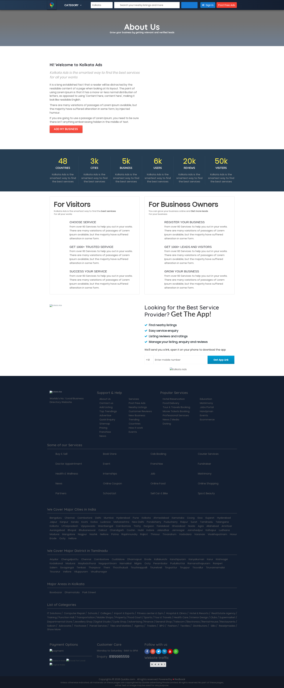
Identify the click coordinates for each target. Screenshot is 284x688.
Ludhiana (224, 530)
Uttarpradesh (69, 526)
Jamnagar (178, 530)
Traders (151, 625)
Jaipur (53, 522)
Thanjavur (95, 567)
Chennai (70, 517)
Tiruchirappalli (139, 567)
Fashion (172, 625)
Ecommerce (207, 419)
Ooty (62, 538)
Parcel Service (98, 625)
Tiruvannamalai (215, 567)
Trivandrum (169, 534)
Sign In (209, 5)
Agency (139, 625)
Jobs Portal (207, 407)
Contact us (106, 403)
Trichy (137, 526)
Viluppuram (81, 571)
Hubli (141, 530)
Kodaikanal (56, 563)
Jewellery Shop (83, 621)
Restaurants (227, 621)
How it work (136, 427)
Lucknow (105, 522)
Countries (135, 423)
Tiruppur (185, 567)
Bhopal (72, 530)
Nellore (104, 534)
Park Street (89, 592)
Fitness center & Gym (150, 613)
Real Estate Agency (223, 613)
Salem (53, 567)
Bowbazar (56, 592)
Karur (210, 559)
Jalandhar (163, 530)
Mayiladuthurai (87, 563)
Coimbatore (84, 517)
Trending (134, 419)
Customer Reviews (140, 411)
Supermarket (227, 617)
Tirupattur (171, 567)
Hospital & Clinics (176, 613)
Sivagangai (67, 567)
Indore (150, 530)
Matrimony (206, 403)
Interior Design (199, 617)
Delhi (98, 517)
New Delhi (138, 522)
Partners (61, 493)
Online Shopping (208, 483)
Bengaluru (56, 517)
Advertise (105, 415)
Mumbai (109, 517)
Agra (201, 526)
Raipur (184, 522)
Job (153, 474)
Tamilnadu (206, 522)
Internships (110, 474)
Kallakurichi (160, 559)
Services (134, 399)
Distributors (200, 625)
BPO (162, 625)
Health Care (181, 617)
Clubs (213, 617)
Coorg (191, 517)
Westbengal (105, 526)
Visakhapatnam (217, 534)
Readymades (227, 625)
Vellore (72, 538)
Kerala (75, 522)
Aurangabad (57, 530)
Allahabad (212, 526)
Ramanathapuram (199, 563)
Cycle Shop (119, 621)
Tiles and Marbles (120, 625)
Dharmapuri (134, 559)
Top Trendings (108, 411)
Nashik (93, 534)
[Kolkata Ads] (147, 651)
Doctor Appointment (69, 464)
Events (133, 432)
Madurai (54, 534)
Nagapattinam (108, 563)
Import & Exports (124, 613)
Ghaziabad (178, 526)
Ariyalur (54, 559)
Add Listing (106, 407)
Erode (53, 538)
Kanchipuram (178, 559)
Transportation (85, 617)
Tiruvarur (55, 571)
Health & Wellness (67, 474)
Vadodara (185, 534)
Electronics (193, 621)
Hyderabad (123, 517)
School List (109, 493)
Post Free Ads (226, 5)
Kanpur (64, 522)
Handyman (206, 411)
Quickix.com (128, 679)
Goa (199, 517)
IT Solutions (54, 613)
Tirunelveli (156, 567)
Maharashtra (121, 522)
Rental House (210, 621)
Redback (180, 679)
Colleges (105, 613)
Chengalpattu (69, 559)
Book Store (110, 454)
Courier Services (208, 454)
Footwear (80, 625)
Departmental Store (59, 621)
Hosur (233, 534)
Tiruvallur (197, 567)
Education (206, 399)
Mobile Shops (105, 617)
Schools (92, 613)
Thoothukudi (120, 567)
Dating (167, 423)
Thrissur (155, 534)
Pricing (103, 427)
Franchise (105, 432)
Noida (191, 526)
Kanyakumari (196, 559)
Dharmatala (72, 592)
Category (71, 5)
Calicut (102, 530)
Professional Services (176, 415)
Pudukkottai (177, 563)
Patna (115, 534)
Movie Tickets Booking (176, 411)
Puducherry (171, 522)
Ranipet (218, 563)
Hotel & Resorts (199, 613)
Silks (213, 625)
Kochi (84, 522)
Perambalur (160, 563)
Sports (148, 617)
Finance (149, 621)
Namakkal (125, 563)
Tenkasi (81, 567)
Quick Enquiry (107, 419)
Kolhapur (211, 530)
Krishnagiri (222, 559)
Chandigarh (117, 530)
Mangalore (68, 534)
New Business (137, 415)
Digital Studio (103, 621)
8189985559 (119, 656)
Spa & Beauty (206, 493)
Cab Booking (158, 454)
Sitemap (104, 423)
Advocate (65, 625)
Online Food (158, 483)
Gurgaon (148, 526)
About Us (105, 399)
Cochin (131, 530)
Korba (94, 522)
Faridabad (163, 526)
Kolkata (146, 517)
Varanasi (199, 534)
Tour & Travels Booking (176, 407)
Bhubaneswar (87, 530)
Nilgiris (138, 563)
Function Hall (66, 617)
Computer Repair (74, 613)
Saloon (51, 625)
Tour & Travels (162, 617)
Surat (194, 522)
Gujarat (209, 517)
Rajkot (144, 534)
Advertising (135, 621)
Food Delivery (171, 403)
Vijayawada (88, 526)
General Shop (163, 621)
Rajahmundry (129, 534)
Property (120, 617)
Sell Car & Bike (159, 493)
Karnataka (178, 517)
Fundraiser (204, 464)
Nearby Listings (138, 407)
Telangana (222, 522)
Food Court (135, 617)
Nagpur (82, 534)
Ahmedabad (161, 517)
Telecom (179, 621)
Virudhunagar (99, 571)
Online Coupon (112, 483)
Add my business (66, 129)
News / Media (171, 419)
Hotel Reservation (174, 399)
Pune (136, 517)
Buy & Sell (61, 454)
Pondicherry (154, 522)
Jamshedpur (195, 530)
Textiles (185, 625)
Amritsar (227, 526)
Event (106, 464)
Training (52, 617)
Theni (106, 567)
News (102, 436)
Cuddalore (118, 559)
